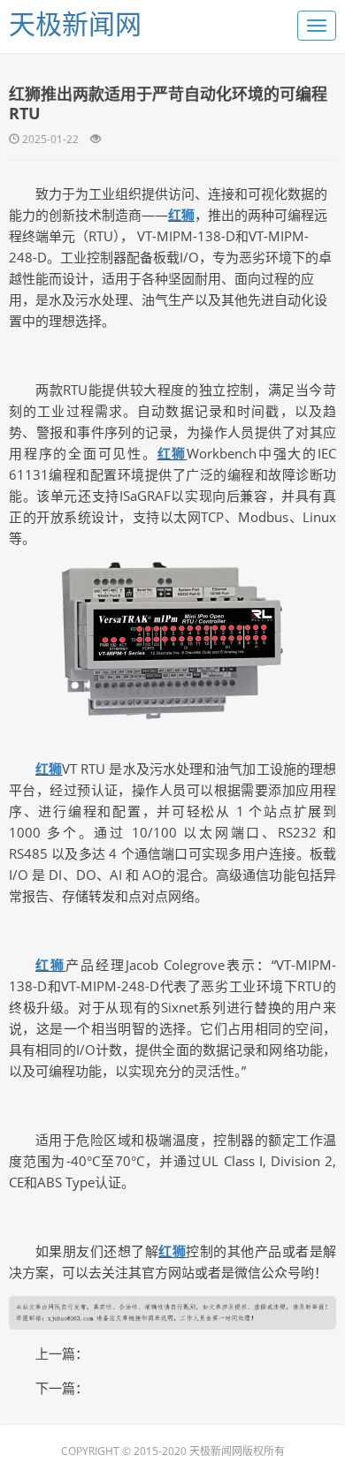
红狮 (181, 215)
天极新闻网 (75, 23)
